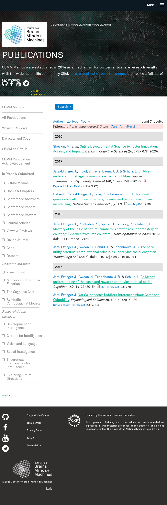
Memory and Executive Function (24, 282)
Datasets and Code (16, 138)
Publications (82, 25)
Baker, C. (59, 194)
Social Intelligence (21, 351)
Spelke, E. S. (110, 224)
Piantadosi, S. (89, 224)
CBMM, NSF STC (61, 25)
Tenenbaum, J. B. (106, 171)
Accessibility (34, 446)
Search (62, 106)
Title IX (30, 438)
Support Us (38, 95)
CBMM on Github (14, 149)
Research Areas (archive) (14, 314)
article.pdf (134, 204)
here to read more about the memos (98, 74)
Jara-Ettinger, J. (65, 171)
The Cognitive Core (21, 291)
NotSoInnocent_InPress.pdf (69, 305)
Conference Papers (21, 207)
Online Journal (17, 240)
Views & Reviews (14, 128)
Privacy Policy (35, 430)
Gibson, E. (144, 224)
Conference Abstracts (23, 199)
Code (10, 248)
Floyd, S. (85, 171)
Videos (35, 91)
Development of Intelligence (19, 325)
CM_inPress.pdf (110, 287)
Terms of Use (34, 423)
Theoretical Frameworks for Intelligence (18, 363)
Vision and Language (22, 343)
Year (84, 121)
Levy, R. (127, 224)
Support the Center (38, 415)
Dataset (13, 256)
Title (67, 121)
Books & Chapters (20, 191)
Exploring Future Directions (19, 376)
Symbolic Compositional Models (23, 301)
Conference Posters (21, 215)
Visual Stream (17, 272)
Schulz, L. (130, 171)
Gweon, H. (86, 247)
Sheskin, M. (61, 146)
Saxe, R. (99, 194)
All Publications (14, 117)
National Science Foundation (118, 415)
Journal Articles (18, 223)
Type (75, 121)
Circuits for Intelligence (24, 335)
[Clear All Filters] (122, 126)
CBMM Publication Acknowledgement (16, 161)
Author (58, 121)
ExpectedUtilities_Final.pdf (68, 186)
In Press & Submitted (18, 174)
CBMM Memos (13, 107)
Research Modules (16, 264)
